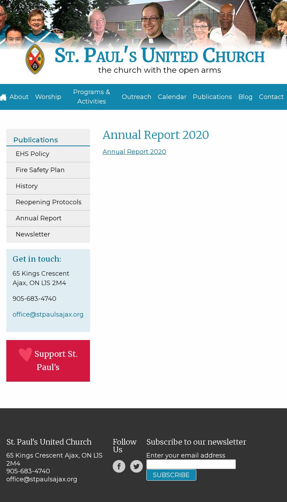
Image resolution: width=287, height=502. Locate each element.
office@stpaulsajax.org (48, 314)
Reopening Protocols (49, 202)
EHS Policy (32, 154)
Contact (271, 97)
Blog (245, 97)
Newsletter (33, 234)
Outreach (137, 97)
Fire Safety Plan (40, 170)
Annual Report (39, 218)
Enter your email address (185, 455)
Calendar (172, 97)
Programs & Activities (91, 96)
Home (3, 97)
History (27, 186)
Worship (48, 97)
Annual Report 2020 (134, 152)
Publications (212, 97)
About (19, 97)
